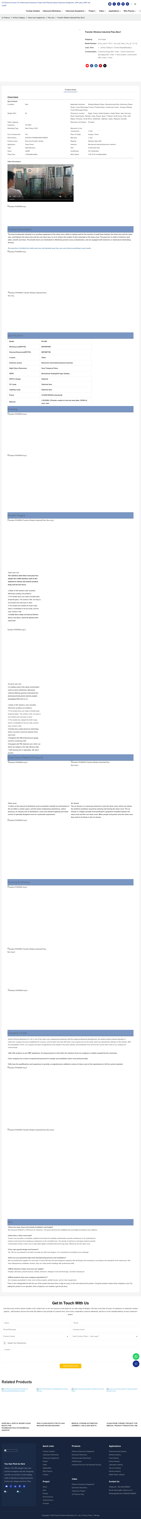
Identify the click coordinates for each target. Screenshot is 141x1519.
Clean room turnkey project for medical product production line (122, 1424)
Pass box (51, 18)
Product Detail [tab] (70, 90)
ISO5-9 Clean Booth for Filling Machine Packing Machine (51, 1424)
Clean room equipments (36, 18)
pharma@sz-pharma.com (123, 1490)
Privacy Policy (87, 1515)
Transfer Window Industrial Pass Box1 (71, 18)
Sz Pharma (6, 18)
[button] (140, 11)
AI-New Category (19, 18)
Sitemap (96, 1515)
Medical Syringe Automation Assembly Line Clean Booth (84, 1424)
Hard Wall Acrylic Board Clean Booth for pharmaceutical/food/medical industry (16, 1426)
